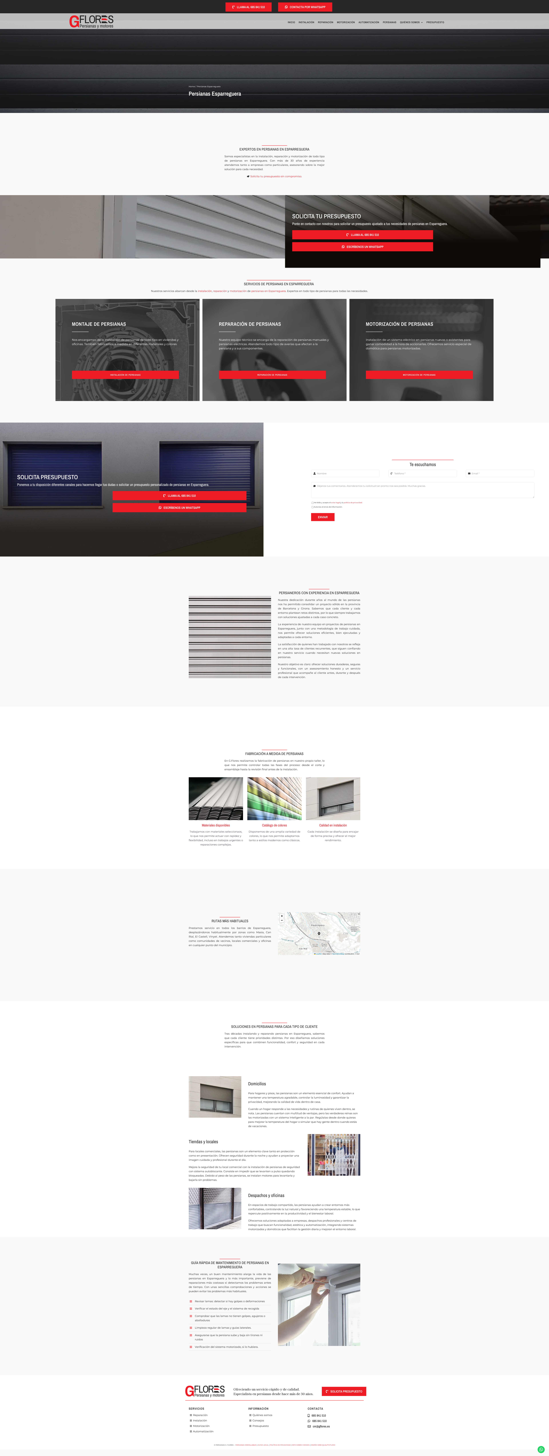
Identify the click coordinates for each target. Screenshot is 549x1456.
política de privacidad (353, 502)
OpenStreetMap (338, 954)
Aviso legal (263, 1445)
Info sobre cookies (301, 1445)
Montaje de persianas (99, 324)
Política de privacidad (280, 1445)
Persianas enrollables (246, 1445)
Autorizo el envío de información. (328, 507)
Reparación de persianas (250, 324)
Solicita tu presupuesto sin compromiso (275, 176)
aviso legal (335, 502)
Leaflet (318, 954)
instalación (205, 291)
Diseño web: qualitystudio (323, 1445)
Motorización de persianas (399, 324)
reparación (220, 291)
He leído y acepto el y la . (338, 502)
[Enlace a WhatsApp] (541, 1449)
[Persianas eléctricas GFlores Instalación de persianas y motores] (91, 16)
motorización (238, 291)
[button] (319, 933)
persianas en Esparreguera (268, 291)
